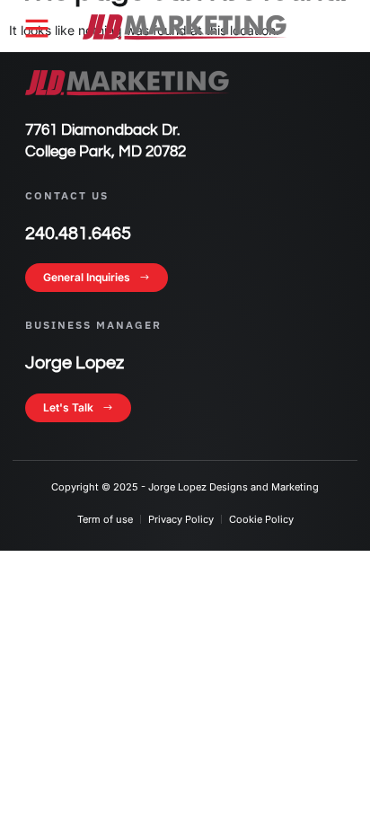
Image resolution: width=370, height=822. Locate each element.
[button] (37, 28)
